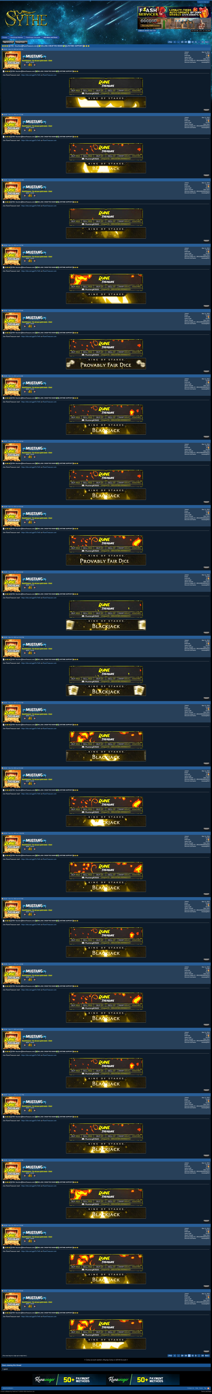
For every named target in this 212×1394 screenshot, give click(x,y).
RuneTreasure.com (49, 75)
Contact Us (190, 1388)
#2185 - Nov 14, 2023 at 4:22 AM (13, 310)
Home (201, 1388)
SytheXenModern (8, 1388)
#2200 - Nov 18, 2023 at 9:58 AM (13, 1291)
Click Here (206, 59)
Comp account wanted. (94, 1360)
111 (193, 42)
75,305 (207, 53)
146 (202, 42)
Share (206, 110)
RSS (208, 1388)
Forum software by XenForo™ (18, 1391)
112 (196, 42)
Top (205, 1388)
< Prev (170, 42)
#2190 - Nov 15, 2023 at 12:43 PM (14, 637)
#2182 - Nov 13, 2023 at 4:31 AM (13, 114)
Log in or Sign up (203, 2)
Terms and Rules (206, 1391)
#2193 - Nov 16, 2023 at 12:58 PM (14, 833)
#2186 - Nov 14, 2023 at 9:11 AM (13, 376)
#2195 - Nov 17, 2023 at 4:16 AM (13, 964)
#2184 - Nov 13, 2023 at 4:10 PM (13, 245)
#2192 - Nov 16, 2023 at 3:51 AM (13, 768)
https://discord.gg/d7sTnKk (31, 75)
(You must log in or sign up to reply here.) (14, 1355)
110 (189, 42)
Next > (207, 42)
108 (182, 42)
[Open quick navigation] (209, 37)
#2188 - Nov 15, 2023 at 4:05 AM (13, 506)
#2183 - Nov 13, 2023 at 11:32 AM (14, 180)
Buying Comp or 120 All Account (114, 1360)
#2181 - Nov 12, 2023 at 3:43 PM (13, 49)
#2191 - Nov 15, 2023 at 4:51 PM (13, 702)
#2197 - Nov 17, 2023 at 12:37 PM (14, 1095)
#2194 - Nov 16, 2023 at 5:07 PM (13, 898)
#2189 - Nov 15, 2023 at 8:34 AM (13, 572)
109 (186, 42)
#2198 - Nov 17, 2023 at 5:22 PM (13, 1160)
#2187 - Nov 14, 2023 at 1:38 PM (13, 441)
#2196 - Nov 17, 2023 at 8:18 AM (13, 1029)
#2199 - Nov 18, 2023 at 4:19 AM (13, 1225)
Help (196, 1388)
